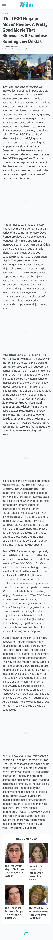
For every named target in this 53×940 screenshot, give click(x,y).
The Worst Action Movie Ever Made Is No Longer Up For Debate (38, 913)
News (5, 13)
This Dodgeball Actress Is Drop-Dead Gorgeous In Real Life (14, 912)
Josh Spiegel (11, 46)
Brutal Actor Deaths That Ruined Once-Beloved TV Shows (36, 873)
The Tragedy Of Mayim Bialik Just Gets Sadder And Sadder (14, 870)
